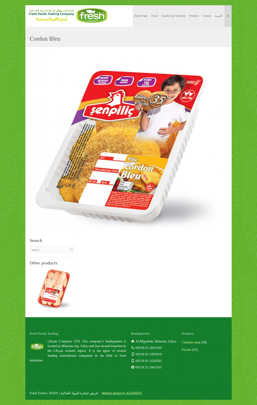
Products (194, 15)
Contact (206, 15)
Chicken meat (191, 342)
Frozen (186, 349)
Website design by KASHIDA (122, 393)
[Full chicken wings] (57, 293)
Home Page (140, 15)
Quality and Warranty (173, 15)
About (154, 15)
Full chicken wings (52, 283)
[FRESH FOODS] (68, 15)
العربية (218, 15)
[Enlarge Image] (128, 138)
